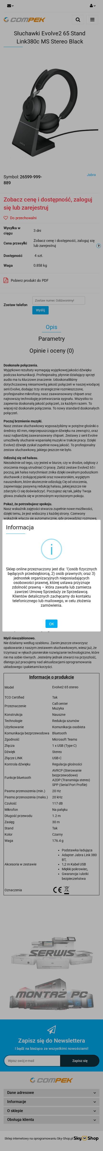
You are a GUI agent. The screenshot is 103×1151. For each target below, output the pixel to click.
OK (51, 623)
